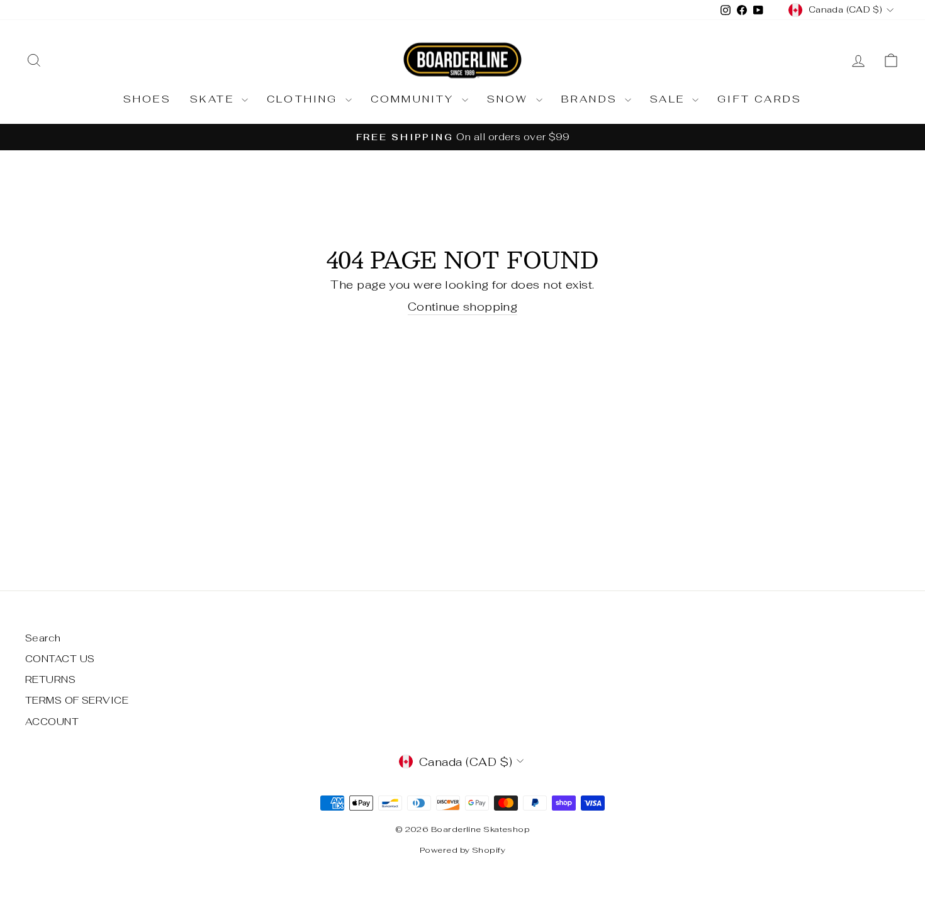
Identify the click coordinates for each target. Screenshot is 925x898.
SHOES (147, 99)
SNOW (510, 99)
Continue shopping (463, 306)
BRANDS (591, 99)
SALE (669, 99)
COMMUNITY (415, 99)
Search (43, 638)
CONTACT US (60, 659)
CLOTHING (304, 99)
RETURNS (50, 679)
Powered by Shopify (462, 850)
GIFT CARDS (759, 99)
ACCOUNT (52, 722)
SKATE (214, 99)
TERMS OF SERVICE (76, 700)
